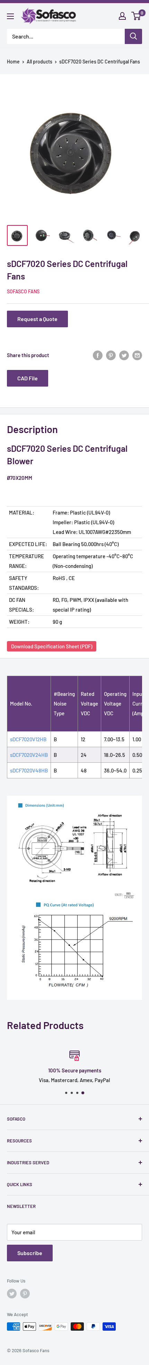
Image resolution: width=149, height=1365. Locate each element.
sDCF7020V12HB (28, 739)
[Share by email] (137, 355)
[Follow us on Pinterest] (25, 1293)
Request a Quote (37, 319)
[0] (136, 16)
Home (13, 61)
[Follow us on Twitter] (12, 1293)
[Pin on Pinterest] (111, 355)
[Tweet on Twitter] (124, 355)
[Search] (133, 36)
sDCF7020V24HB (29, 755)
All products (39, 61)
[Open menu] (10, 16)
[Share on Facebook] (98, 355)
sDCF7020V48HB (29, 770)
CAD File (27, 378)
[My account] (122, 16)
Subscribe (29, 1253)
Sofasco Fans (23, 291)
